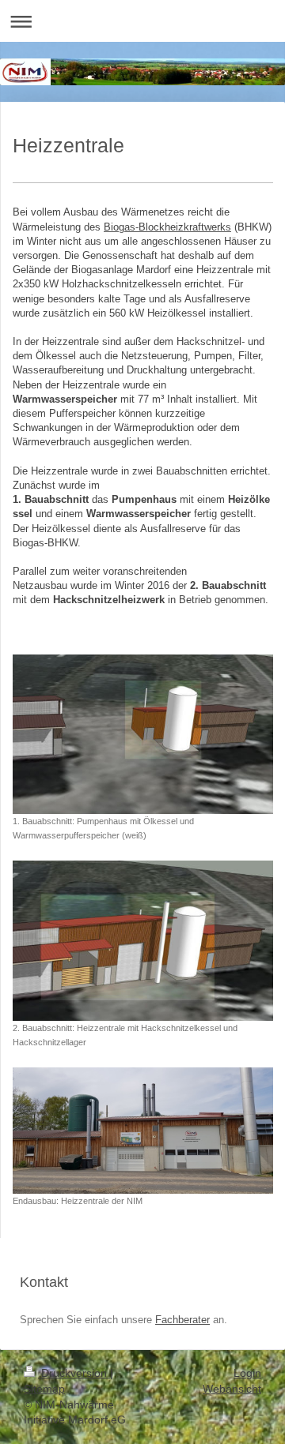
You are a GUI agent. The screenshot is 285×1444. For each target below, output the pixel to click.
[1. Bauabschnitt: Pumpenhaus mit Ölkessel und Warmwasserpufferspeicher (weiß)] (143, 734)
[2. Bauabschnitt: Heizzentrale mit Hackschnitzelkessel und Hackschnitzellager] (143, 941)
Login (247, 1373)
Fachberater (182, 1320)
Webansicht (232, 1388)
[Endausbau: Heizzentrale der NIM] (143, 1130)
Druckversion (74, 1373)
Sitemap (44, 1388)
